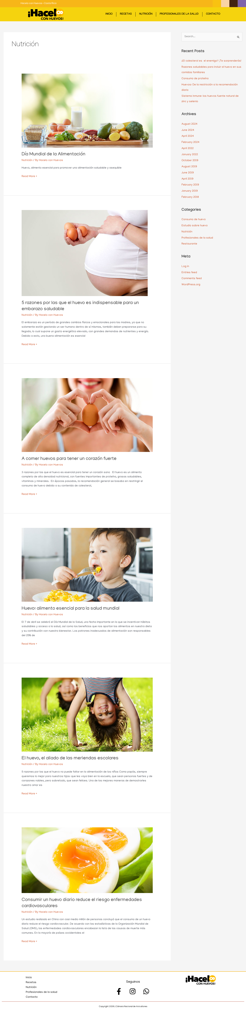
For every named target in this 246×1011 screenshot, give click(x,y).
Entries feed (189, 272)
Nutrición (145, 14)
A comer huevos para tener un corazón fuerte (69, 459)
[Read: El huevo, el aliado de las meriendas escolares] (87, 714)
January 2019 (190, 191)
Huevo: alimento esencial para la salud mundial (70, 608)
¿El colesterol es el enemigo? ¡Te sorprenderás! (211, 61)
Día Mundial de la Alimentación (53, 154)
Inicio (109, 14)
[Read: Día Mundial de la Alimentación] (87, 110)
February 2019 (190, 184)
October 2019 (190, 160)
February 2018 (190, 197)
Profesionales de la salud (179, 14)
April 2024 (188, 136)
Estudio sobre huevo (195, 225)
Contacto (213, 14)
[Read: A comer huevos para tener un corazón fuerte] (87, 415)
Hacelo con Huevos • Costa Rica (38, 3)
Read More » (29, 176)
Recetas (126, 14)
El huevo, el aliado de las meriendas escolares (70, 758)
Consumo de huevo (194, 219)
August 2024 (190, 124)
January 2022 (190, 154)
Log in (185, 266)
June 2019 (188, 172)
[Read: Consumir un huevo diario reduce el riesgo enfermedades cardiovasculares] (87, 860)
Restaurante (189, 243)
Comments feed (192, 278)
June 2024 (188, 130)
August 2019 (189, 166)
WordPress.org (191, 284)
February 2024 (191, 142)
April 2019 (187, 179)
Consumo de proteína (195, 78)
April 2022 (188, 148)
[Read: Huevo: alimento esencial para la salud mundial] (87, 564)
